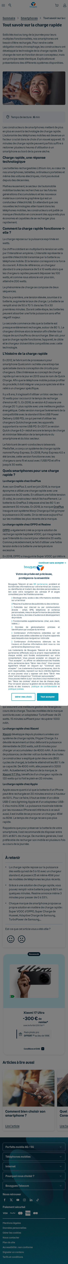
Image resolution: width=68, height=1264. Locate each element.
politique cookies (16, 689)
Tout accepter (48, 697)
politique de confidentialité (44, 686)
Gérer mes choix (23, 697)
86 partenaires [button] (41, 584)
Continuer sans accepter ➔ (52, 563)
